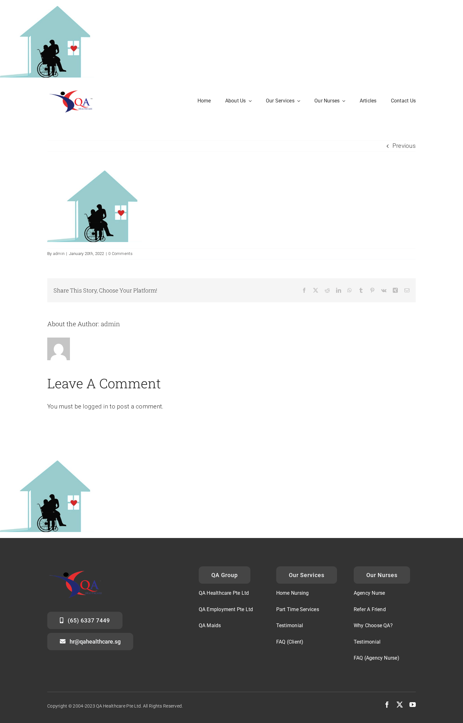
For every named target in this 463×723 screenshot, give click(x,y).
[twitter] (400, 705)
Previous (404, 145)
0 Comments (120, 253)
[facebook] (387, 705)
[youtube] (412, 705)
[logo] (73, 89)
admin (59, 253)
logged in (95, 406)
